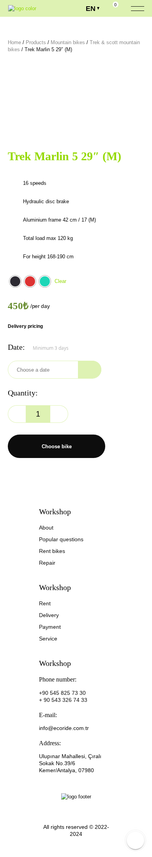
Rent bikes (52, 551)
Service (48, 638)
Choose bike (57, 446)
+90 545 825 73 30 (62, 693)
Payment (50, 627)
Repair (47, 563)
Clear (60, 281)
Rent (45, 603)
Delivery (49, 615)
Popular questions (61, 539)
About (46, 527)
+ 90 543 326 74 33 (63, 700)
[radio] (15, 281)
